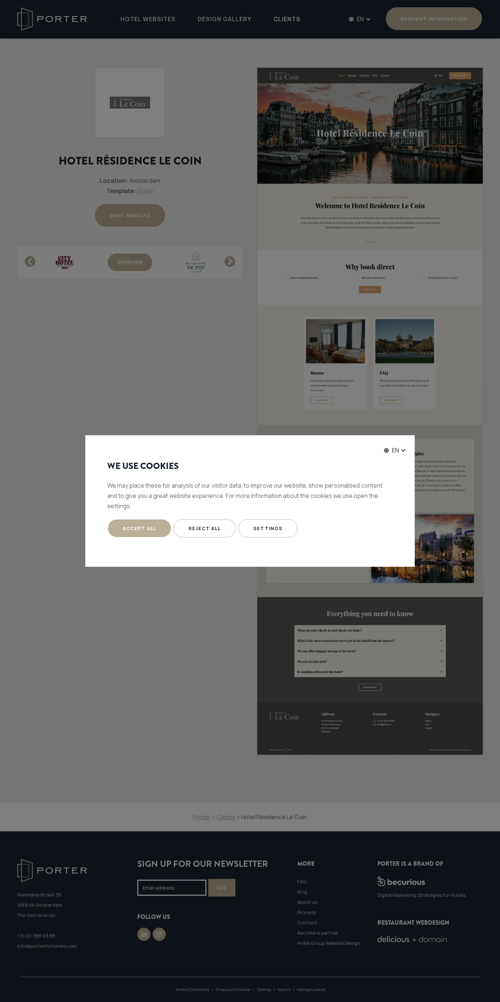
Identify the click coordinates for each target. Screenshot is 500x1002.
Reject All (205, 528)
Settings (268, 528)
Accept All (139, 528)
